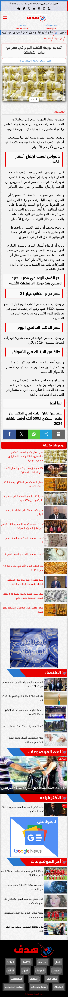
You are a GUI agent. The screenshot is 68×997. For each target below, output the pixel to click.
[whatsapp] (34, 434)
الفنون (25, 970)
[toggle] (5, 18)
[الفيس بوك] (23, 8)
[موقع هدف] (36, 18)
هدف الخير (51, 979)
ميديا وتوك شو (38, 987)
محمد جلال (59, 112)
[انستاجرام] (39, 8)
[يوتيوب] (34, 8)
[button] (6, 776)
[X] (22, 434)
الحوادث (56, 970)
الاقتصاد (47, 38)
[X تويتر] (28, 8)
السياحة (41, 970)
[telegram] (46, 434)
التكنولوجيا (16, 979)
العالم (11, 970)
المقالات (34, 979)
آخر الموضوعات (46, 861)
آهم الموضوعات (44, 751)
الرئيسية (58, 38)
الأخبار (58, 962)
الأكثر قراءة (50, 797)
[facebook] (9, 434)
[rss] (49, 8)
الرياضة (10, 962)
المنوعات (58, 987)
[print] (58, 434)
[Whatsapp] (44, 8)
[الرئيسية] (18, 8)
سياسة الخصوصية (14, 987)
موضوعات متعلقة (53, 445)
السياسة (42, 962)
